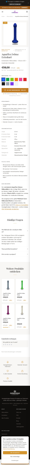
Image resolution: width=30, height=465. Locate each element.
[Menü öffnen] (2, 11)
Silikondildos (10, 16)
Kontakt (18, 418)
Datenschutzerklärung (9, 449)
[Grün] (7, 79)
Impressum (4, 434)
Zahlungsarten (20, 426)
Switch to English (15, 4)
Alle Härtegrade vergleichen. (10, 209)
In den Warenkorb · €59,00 (16, 90)
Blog (17, 421)
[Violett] (12, 84)
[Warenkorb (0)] (27, 11)
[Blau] (3, 79)
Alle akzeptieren (15, 452)
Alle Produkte (5, 418)
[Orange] (16, 79)
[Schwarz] (3, 84)
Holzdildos (4, 415)
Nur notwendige (15, 456)
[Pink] (20, 79)
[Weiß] (16, 84)
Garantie (18, 423)
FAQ (17, 415)
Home (3, 16)
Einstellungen (15, 460)
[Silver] (7, 84)
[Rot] (25, 79)
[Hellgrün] (12, 79)
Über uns (18, 412)
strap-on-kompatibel (22, 205)
